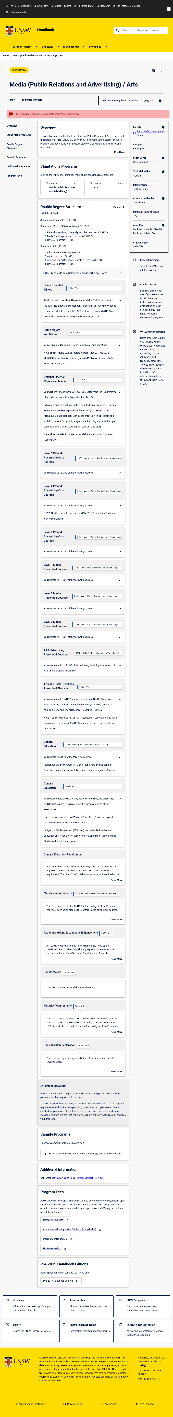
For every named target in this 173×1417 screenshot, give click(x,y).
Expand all (119, 207)
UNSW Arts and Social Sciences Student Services (78, 1178)
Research (105, 6)
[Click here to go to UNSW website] (18, 32)
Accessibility (111, 1404)
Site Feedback (147, 1404)
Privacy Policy (74, 1404)
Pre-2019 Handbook (20, 6)
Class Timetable (17, 12)
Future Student (86, 6)
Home (6, 55)
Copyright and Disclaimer (31, 1404)
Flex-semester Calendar (129, 6)
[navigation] (82, 1153)
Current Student (62, 6)
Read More (120, 152)
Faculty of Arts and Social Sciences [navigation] (150, 133)
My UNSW (42, 6)
